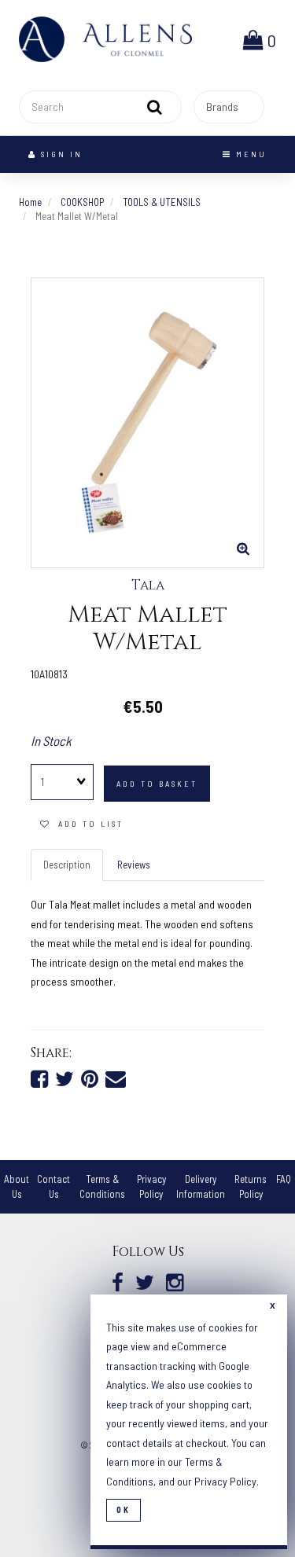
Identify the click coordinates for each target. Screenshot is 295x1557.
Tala (147, 585)
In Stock (51, 740)
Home (30, 202)
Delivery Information (200, 1186)
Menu (249, 154)
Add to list (87, 823)
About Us (16, 1186)
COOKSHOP (82, 202)
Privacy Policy (151, 1186)
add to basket (156, 783)
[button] (259, 39)
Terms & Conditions (102, 1186)
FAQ (283, 1179)
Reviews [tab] (133, 864)
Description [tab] (66, 864)
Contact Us (53, 1186)
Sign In (60, 154)
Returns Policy (250, 1186)
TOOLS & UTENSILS (162, 202)
